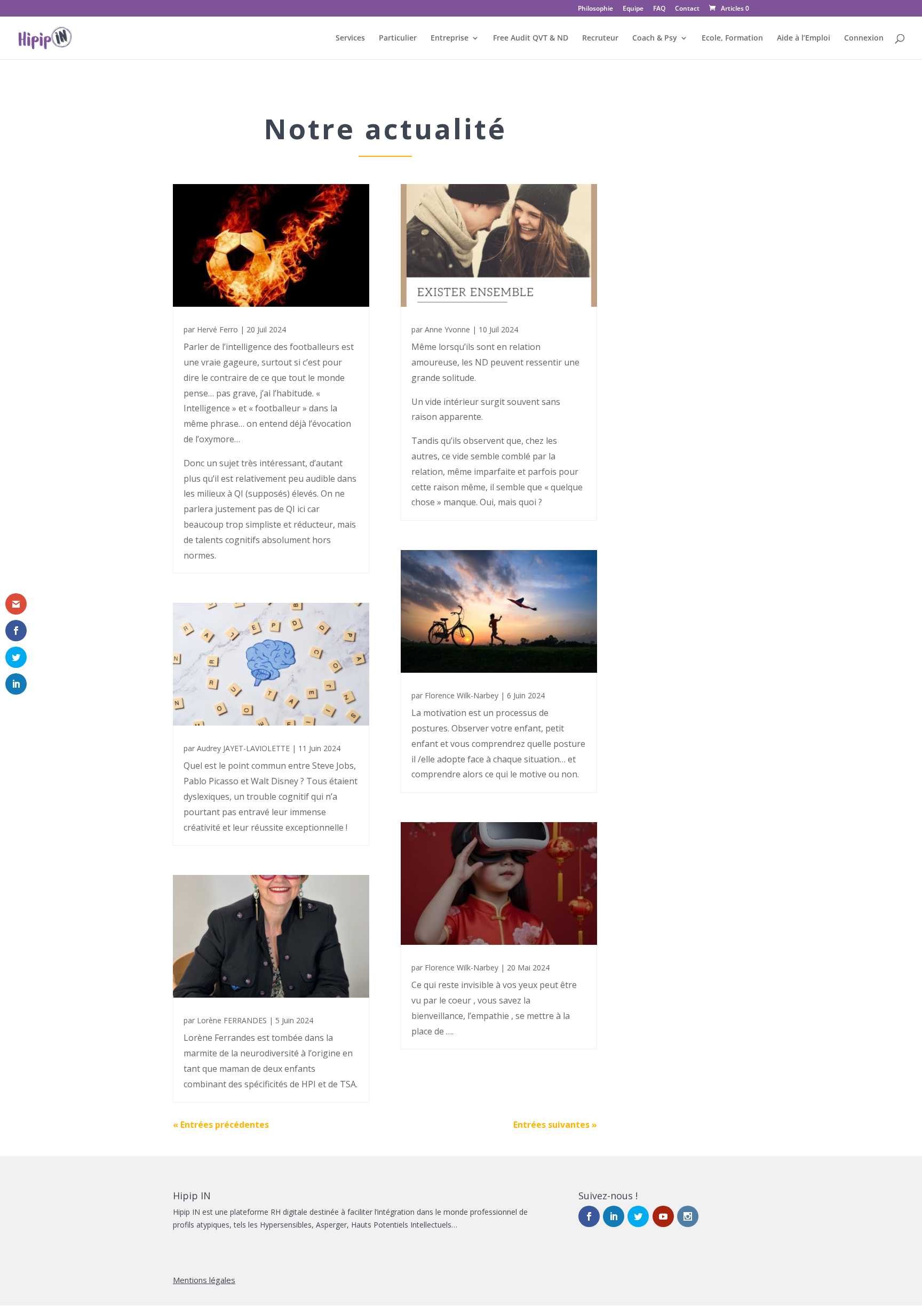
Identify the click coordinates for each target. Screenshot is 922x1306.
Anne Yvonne (447, 329)
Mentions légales (204, 1280)
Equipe (633, 9)
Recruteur (600, 38)
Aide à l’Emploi (803, 38)
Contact (687, 9)
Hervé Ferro (217, 329)
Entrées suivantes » (555, 1124)
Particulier (398, 38)
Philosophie (595, 9)
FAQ (659, 9)
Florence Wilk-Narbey (461, 695)
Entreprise (449, 38)
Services (350, 38)
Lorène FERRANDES (232, 1020)
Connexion (864, 38)
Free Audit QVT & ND (530, 38)
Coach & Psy (654, 38)
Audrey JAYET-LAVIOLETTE (243, 748)
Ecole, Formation (732, 38)
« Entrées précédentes (221, 1124)
